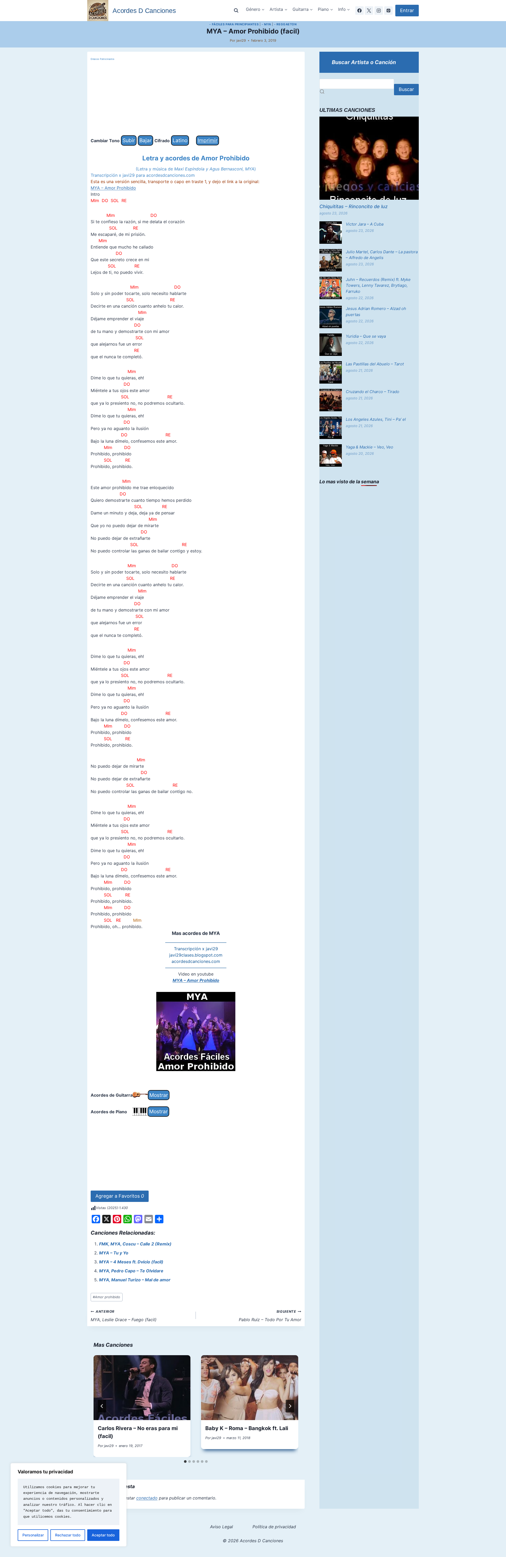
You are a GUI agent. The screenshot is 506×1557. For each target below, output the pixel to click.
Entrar (407, 10)
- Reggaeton (285, 24)
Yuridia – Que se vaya (366, 336)
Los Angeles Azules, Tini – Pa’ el (376, 419)
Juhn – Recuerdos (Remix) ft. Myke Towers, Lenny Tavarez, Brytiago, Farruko (378, 285)
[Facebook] (359, 10)
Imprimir (207, 140)
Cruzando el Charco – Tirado (372, 391)
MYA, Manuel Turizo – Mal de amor (135, 1279)
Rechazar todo (67, 1535)
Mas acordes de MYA (196, 933)
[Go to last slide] (102, 1406)
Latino (180, 140)
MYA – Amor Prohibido (113, 187)
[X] (369, 10)
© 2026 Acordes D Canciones (253, 1540)
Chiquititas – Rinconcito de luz (353, 206)
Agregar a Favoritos (119, 1196)
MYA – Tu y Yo (113, 1252)
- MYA (266, 24)
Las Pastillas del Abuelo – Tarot (375, 363)
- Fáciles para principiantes (234, 24)
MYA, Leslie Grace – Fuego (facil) (124, 1316)
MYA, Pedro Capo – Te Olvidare (131, 1270)
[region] (68, 1504)
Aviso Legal (221, 1526)
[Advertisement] (196, 98)
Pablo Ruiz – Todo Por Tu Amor (270, 1316)
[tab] (185, 1461)
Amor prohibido (106, 1297)
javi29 (241, 40)
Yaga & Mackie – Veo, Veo (369, 447)
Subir (129, 140)
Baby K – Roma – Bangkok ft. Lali (246, 1428)
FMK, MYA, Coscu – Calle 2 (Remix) (135, 1243)
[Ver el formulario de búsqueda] (236, 10)
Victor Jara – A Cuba (364, 224)
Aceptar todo (103, 1535)
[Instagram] (378, 10)
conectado (147, 1498)
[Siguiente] (290, 1406)
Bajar (145, 140)
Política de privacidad (274, 1526)
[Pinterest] (388, 10)
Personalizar (33, 1535)
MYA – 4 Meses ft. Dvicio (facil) (131, 1261)
